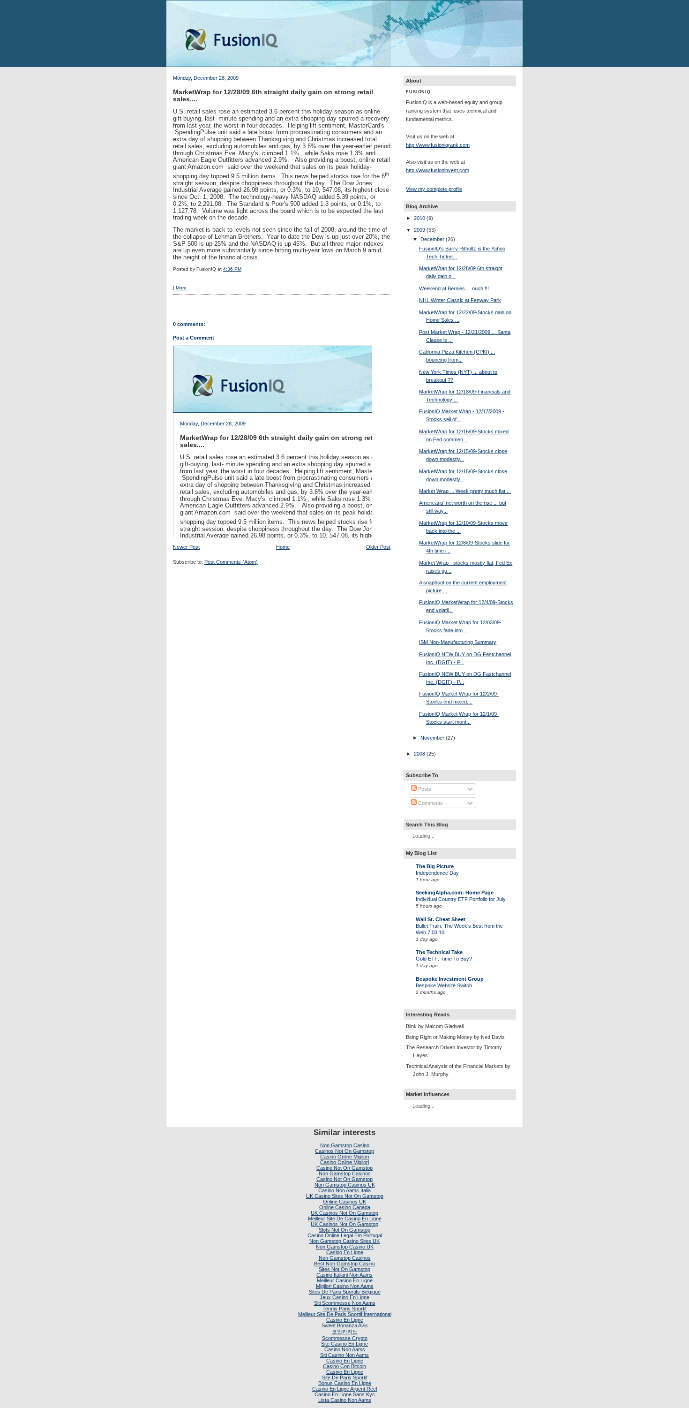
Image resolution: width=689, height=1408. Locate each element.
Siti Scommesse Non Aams (344, 1303)
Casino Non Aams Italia (344, 1190)
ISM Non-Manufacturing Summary (457, 642)
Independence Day (437, 873)
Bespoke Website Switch (444, 985)
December (432, 239)
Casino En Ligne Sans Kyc (345, 1394)
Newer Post (186, 547)
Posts (424, 789)
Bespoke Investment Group (450, 979)
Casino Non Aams (344, 1349)
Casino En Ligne (344, 1252)
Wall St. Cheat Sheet (440, 919)
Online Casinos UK (344, 1201)
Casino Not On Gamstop (344, 1168)
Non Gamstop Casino (344, 1145)
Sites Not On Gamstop (344, 1269)
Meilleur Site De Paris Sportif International (344, 1314)
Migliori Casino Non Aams (345, 1286)
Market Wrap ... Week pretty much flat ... (465, 491)
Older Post (378, 547)
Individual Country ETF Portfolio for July (461, 899)
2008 (419, 754)
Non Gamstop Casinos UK (345, 1185)
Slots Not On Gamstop (344, 1230)
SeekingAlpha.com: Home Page (455, 892)
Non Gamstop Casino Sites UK (344, 1241)
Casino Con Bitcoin (344, 1366)
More (181, 287)
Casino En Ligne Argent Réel (344, 1389)
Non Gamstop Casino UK (345, 1246)
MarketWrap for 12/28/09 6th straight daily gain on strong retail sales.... (273, 95)
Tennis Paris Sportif (344, 1308)
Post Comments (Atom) (231, 562)
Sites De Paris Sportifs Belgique (345, 1291)
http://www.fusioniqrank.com (438, 145)
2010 (419, 218)
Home (283, 547)
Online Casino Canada (344, 1207)
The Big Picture (435, 866)
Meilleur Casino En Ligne (345, 1280)
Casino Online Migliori (344, 1156)
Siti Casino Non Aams (344, 1355)
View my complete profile (434, 189)
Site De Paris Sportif (344, 1377)
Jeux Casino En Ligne (344, 1297)
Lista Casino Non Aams (344, 1400)
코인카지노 (345, 1331)
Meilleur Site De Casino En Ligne (345, 1218)
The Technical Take (439, 952)
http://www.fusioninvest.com (437, 170)
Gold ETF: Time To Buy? (444, 958)
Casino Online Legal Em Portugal (344, 1235)
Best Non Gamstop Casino (344, 1263)
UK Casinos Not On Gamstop (344, 1213)
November (432, 738)
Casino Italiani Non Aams (344, 1275)
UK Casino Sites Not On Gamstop (344, 1196)
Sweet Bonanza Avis (345, 1325)
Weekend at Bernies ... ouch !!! (454, 288)
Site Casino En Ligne (344, 1344)
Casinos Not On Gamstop (344, 1151)
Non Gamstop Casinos (345, 1173)
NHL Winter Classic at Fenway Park (460, 300)
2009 (419, 230)
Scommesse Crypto (344, 1338)
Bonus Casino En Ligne (344, 1383)
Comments (430, 803)
